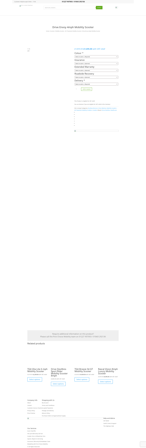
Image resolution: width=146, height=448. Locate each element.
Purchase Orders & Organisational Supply (54, 416)
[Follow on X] (121, 1)
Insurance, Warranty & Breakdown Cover (38, 441)
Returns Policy (46, 413)
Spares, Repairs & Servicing (35, 439)
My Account (45, 403)
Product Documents (35, 153)
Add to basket (87, 89)
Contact (29, 405)
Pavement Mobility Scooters (74, 31)
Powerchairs (29, 12)
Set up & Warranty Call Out (35, 433)
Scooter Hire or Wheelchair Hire (36, 436)
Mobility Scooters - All (60, 31)
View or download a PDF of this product (40, 311)
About (29, 403)
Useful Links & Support (109, 423)
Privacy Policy (31, 410)
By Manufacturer (93, 108)
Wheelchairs (19, 12)
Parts (62, 12)
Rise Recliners (47, 12)
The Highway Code (108, 426)
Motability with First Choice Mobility (37, 444)
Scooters (38, 12)
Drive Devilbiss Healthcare (109, 110)
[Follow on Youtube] (128, 1)
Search (99, 7)
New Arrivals (119, 12)
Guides (128, 12)
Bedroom (102, 12)
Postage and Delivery (48, 410)
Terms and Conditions (48, 405)
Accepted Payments (47, 408)
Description (32, 146)
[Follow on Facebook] (118, 1)
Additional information (36, 150)
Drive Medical (102, 108)
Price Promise (31, 413)
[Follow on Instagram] (125, 1)
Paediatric (111, 12)
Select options (34, 379)
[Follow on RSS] (131, 1)
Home (47, 31)
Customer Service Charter (34, 408)
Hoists (87, 12)
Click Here (80, 276)
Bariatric (56, 12)
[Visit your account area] (116, 8)
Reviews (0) (32, 157)
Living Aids (79, 12)
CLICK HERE (69, 268)
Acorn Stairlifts (31, 431)
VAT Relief (106, 421)
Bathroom (94, 12)
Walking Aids (70, 12)
